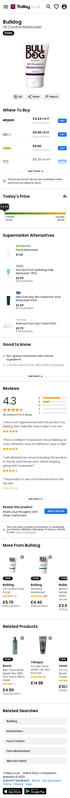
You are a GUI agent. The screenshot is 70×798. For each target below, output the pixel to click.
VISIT (62, 120)
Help (29, 784)
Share (36, 96)
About (36, 780)
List (20, 96)
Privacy (19, 784)
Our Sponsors (51, 780)
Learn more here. (25, 532)
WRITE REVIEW (56, 511)
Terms (7, 784)
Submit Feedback (16, 780)
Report (54, 96)
